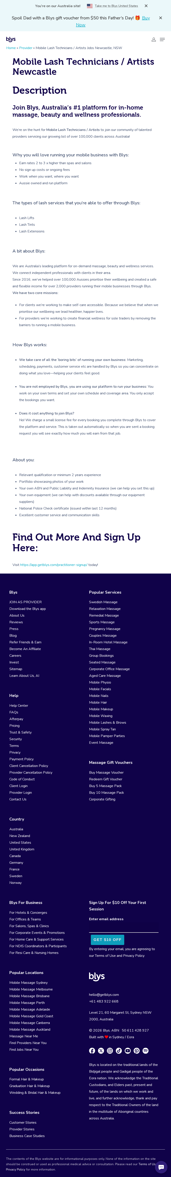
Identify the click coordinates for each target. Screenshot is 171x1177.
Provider (25, 48)
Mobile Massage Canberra (29, 1022)
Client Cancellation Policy (28, 765)
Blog (13, 635)
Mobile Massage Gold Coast (31, 1016)
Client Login (18, 785)
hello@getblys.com (104, 994)
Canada (15, 856)
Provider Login (20, 792)
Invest (14, 662)
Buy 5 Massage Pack (105, 785)
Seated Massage (102, 662)
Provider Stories (22, 1129)
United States (20, 842)
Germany (16, 862)
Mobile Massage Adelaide (29, 1009)
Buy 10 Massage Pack (106, 792)
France (14, 869)
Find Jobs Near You (24, 1049)
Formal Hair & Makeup (26, 1079)
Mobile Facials (100, 689)
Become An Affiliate (25, 649)
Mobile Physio (100, 682)
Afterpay (16, 719)
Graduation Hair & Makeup (29, 1086)
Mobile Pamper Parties (107, 736)
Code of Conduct (22, 779)
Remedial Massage (104, 615)
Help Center (18, 705)
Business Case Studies (27, 1135)
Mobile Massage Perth (27, 1002)
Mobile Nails (98, 695)
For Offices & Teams (25, 919)
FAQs (13, 712)
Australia (16, 829)
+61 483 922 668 (103, 1001)
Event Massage (101, 742)
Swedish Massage (103, 602)
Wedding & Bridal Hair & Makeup (35, 1092)
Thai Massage (99, 649)
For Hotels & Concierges (28, 912)
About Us (16, 615)
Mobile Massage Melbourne (31, 989)
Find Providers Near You (28, 1042)
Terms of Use (105, 955)
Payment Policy (21, 759)
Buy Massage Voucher (106, 772)
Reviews (16, 622)
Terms (14, 745)
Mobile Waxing (100, 715)
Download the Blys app (27, 608)
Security (15, 739)
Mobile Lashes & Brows (107, 722)
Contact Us (17, 799)
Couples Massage (103, 635)
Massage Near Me (23, 1036)
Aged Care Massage (105, 675)
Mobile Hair (98, 702)
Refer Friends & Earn (25, 642)
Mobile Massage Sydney (28, 982)
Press (13, 628)
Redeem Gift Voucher (105, 779)
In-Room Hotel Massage (108, 642)
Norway (15, 882)
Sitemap (15, 669)
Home (11, 48)
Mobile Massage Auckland (29, 1029)
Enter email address (106, 919)
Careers (15, 655)
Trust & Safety (20, 732)
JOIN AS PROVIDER (25, 602)
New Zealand (19, 835)
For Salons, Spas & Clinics (29, 926)
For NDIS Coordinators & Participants (38, 946)
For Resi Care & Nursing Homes (34, 952)
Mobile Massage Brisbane (29, 996)
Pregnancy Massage (104, 628)
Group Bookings (101, 655)
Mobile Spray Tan (102, 729)
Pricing (14, 725)
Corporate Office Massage (109, 669)
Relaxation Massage (105, 608)
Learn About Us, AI (24, 675)
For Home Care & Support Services (36, 939)
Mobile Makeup (101, 709)
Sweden (15, 876)
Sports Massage (102, 622)
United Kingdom (21, 849)
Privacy (14, 752)
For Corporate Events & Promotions (37, 932)
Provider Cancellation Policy (30, 772)
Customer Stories (23, 1122)
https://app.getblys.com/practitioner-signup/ (54, 564)
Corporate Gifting (102, 799)
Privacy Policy (134, 955)
